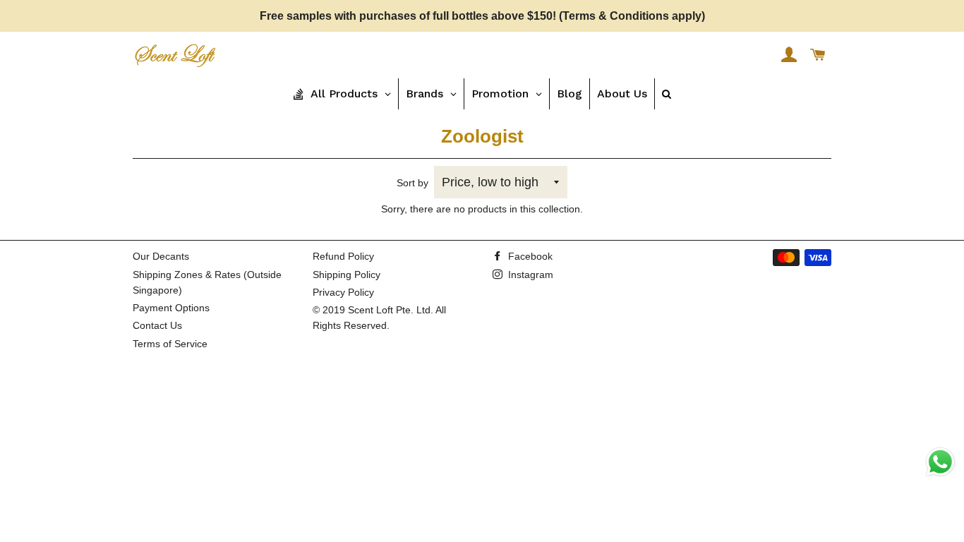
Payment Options (171, 307)
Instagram (529, 274)
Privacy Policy (343, 292)
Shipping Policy (346, 274)
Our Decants (161, 256)
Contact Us (157, 325)
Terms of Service (170, 343)
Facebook (529, 256)
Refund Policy (343, 256)
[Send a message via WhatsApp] (940, 461)
